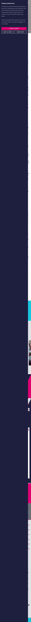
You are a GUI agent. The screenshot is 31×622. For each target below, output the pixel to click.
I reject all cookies (7, 32)
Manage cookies (20, 32)
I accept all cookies (14, 28)
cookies (20, 22)
